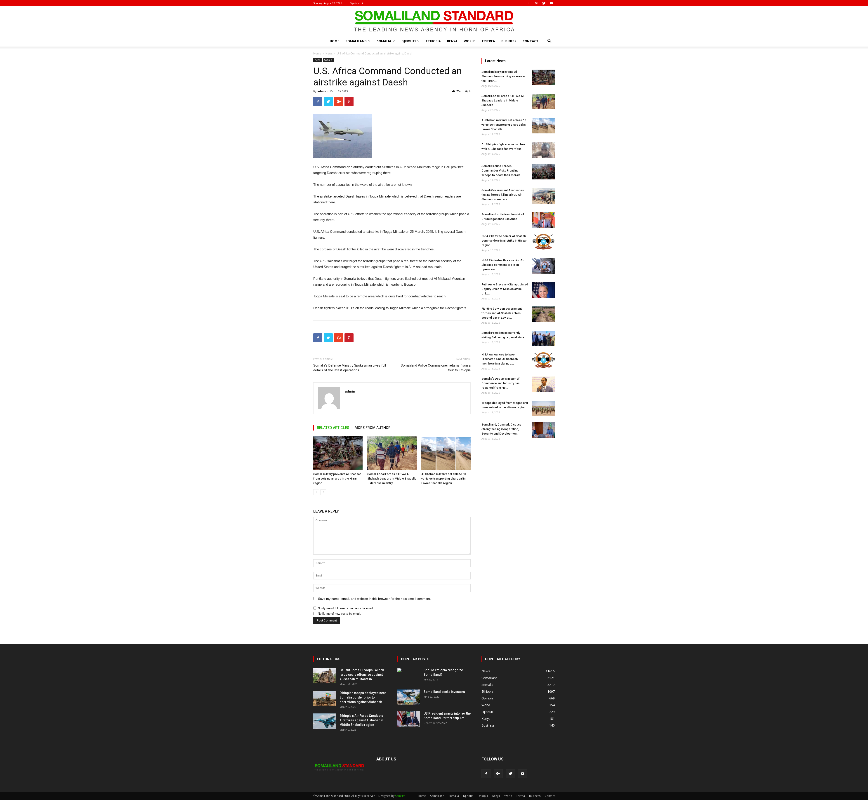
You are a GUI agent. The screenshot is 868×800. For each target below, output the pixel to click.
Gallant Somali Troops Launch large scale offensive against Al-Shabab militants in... (362, 674)
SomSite (400, 796)
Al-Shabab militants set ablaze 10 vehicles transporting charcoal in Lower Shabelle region (443, 478)
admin (321, 91)
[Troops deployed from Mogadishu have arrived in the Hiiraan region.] (543, 408)
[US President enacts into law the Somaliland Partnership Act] (408, 719)
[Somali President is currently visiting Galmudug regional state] (543, 338)
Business (508, 41)
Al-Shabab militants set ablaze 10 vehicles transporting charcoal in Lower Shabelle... (503, 124)
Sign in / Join (357, 3)
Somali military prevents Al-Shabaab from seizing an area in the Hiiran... (503, 76)
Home (334, 41)
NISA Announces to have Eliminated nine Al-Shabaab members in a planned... (499, 359)
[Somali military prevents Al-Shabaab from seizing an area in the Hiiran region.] (338, 453)
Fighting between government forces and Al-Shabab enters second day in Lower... (501, 313)
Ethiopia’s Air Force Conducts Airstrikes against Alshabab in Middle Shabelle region (362, 720)
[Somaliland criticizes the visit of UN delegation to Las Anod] (543, 220)
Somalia (384, 41)
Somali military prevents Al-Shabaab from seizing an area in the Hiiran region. (337, 478)
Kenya (452, 41)
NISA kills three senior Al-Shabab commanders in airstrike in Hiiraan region (504, 240)
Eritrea (488, 41)
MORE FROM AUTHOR (373, 428)
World (470, 41)
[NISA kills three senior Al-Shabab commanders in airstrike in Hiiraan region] (543, 241)
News (329, 53)
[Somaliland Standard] (434, 21)
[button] (549, 41)
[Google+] (536, 3)
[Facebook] (529, 3)
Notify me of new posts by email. (339, 613)
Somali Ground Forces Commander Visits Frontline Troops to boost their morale (500, 170)
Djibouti (408, 41)
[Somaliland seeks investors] (408, 697)
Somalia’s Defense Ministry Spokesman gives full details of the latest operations (349, 367)
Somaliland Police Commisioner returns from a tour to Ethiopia (436, 367)
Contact (530, 41)
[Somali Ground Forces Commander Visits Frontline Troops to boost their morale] (543, 171)
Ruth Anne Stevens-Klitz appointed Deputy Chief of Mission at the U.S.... (504, 289)
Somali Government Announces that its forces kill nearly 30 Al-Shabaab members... (502, 194)
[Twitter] (543, 3)
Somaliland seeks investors (444, 692)
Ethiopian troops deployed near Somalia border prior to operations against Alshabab (363, 697)
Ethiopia (433, 41)
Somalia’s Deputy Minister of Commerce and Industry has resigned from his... (500, 383)
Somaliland (356, 41)
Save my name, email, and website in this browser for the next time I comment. (374, 598)
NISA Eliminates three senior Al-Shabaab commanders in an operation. (502, 265)
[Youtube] (551, 3)
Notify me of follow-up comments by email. (346, 608)
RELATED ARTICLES (333, 428)
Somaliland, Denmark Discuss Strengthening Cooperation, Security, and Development (501, 429)
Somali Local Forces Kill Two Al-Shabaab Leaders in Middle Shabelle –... (503, 100)
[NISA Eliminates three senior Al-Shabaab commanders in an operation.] (543, 266)
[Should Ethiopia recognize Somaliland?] (408, 676)
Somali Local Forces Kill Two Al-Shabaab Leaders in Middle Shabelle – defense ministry (391, 478)
